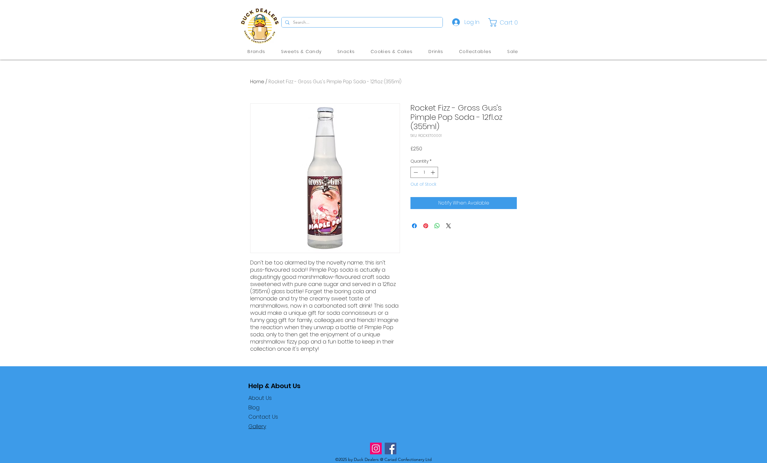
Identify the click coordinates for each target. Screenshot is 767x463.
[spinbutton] (424, 172)
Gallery (257, 426)
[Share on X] (448, 225)
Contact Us (263, 416)
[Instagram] (376, 448)
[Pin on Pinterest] (425, 225)
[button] (504, 22)
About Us (260, 398)
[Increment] (433, 172)
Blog (253, 407)
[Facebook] (390, 448)
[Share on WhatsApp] (437, 225)
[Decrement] (415, 172)
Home (257, 81)
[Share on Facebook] (414, 225)
